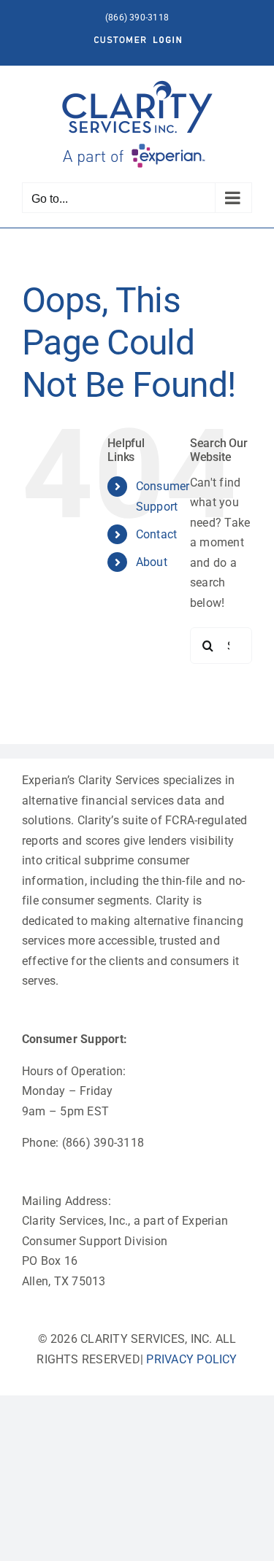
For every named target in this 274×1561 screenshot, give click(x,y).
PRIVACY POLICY (191, 1359)
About (151, 562)
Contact (157, 534)
